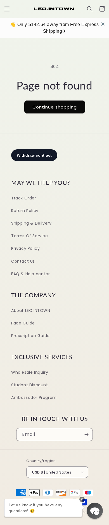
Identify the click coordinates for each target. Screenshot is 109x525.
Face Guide (23, 323)
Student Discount (29, 385)
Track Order (23, 198)
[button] (7, 9)
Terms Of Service (29, 236)
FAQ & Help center (30, 274)
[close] (103, 24)
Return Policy (25, 210)
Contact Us (23, 261)
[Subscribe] (86, 434)
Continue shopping (54, 107)
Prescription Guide (30, 335)
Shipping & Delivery (31, 223)
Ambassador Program (34, 397)
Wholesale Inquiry (29, 372)
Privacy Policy (25, 248)
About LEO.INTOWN (30, 310)
